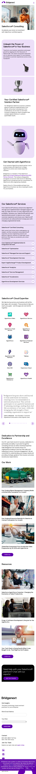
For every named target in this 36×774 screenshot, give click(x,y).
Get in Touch (11, 678)
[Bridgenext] (8, 2)
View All (7, 554)
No (32, 768)
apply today (20, 745)
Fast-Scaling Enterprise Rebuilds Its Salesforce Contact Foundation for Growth (17, 519)
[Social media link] (3, 750)
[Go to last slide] (3, 423)
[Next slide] (32, 423)
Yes (27, 768)
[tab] (9, 423)
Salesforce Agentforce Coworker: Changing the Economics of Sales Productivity (17, 593)
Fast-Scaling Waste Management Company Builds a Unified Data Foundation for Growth (18, 491)
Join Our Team (6, 742)
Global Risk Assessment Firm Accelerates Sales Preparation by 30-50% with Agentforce (17, 547)
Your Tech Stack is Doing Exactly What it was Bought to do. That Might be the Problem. (16, 649)
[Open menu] (34, 3)
